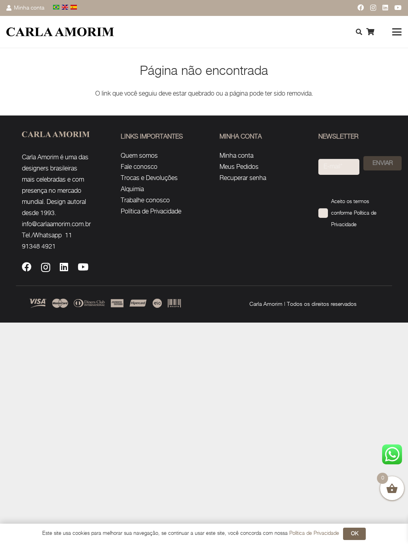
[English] (65, 7)
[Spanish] (74, 7)
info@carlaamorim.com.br (56, 224)
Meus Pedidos (239, 167)
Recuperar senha (243, 178)
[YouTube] (398, 7)
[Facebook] (360, 7)
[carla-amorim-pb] (60, 32)
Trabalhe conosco (145, 200)
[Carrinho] (370, 32)
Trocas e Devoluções (149, 178)
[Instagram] (373, 8)
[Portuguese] (56, 7)
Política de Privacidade (151, 211)
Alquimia (132, 189)
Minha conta (236, 156)
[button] (397, 32)
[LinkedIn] (385, 7)
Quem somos (139, 156)
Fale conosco (139, 167)
